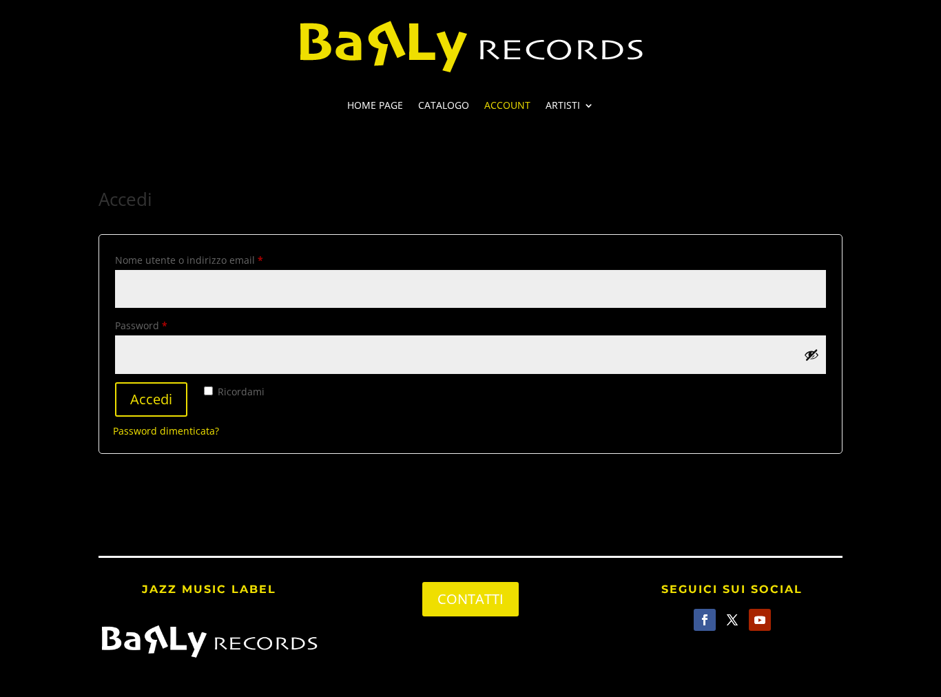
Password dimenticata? (166, 430)
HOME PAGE (375, 106)
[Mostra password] (811, 354)
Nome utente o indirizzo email (209, 260)
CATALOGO (443, 106)
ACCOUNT (507, 106)
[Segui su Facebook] (705, 620)
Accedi (151, 399)
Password (162, 325)
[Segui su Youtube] (760, 620)
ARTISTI (563, 106)
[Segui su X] (732, 620)
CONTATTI (470, 599)
